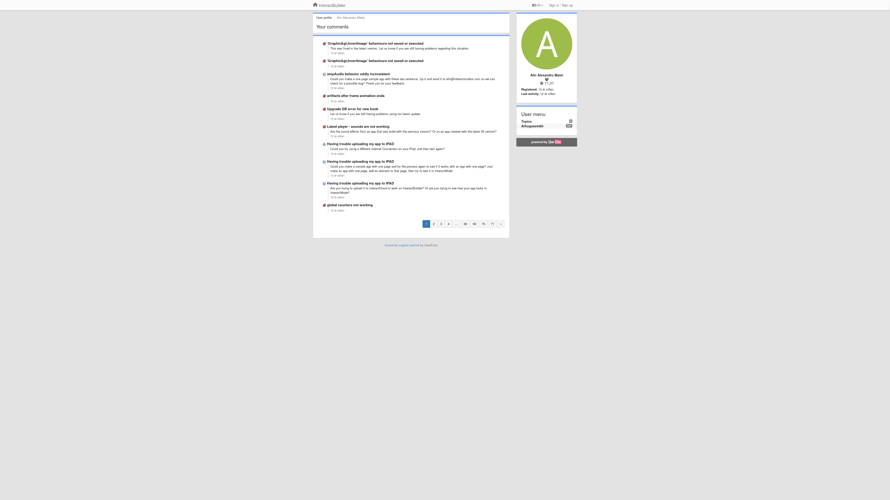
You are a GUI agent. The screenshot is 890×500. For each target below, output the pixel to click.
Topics (526, 121)
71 (492, 224)
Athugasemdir (532, 126)
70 (483, 224)
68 (465, 224)
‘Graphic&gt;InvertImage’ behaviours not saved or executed (375, 43)
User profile (324, 17)
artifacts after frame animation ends (356, 95)
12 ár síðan (337, 53)
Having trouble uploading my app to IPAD (360, 143)
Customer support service (402, 245)
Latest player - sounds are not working (358, 126)
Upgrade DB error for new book (352, 108)
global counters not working (350, 204)
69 (474, 224)
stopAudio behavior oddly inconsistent (358, 73)
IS (538, 5)
